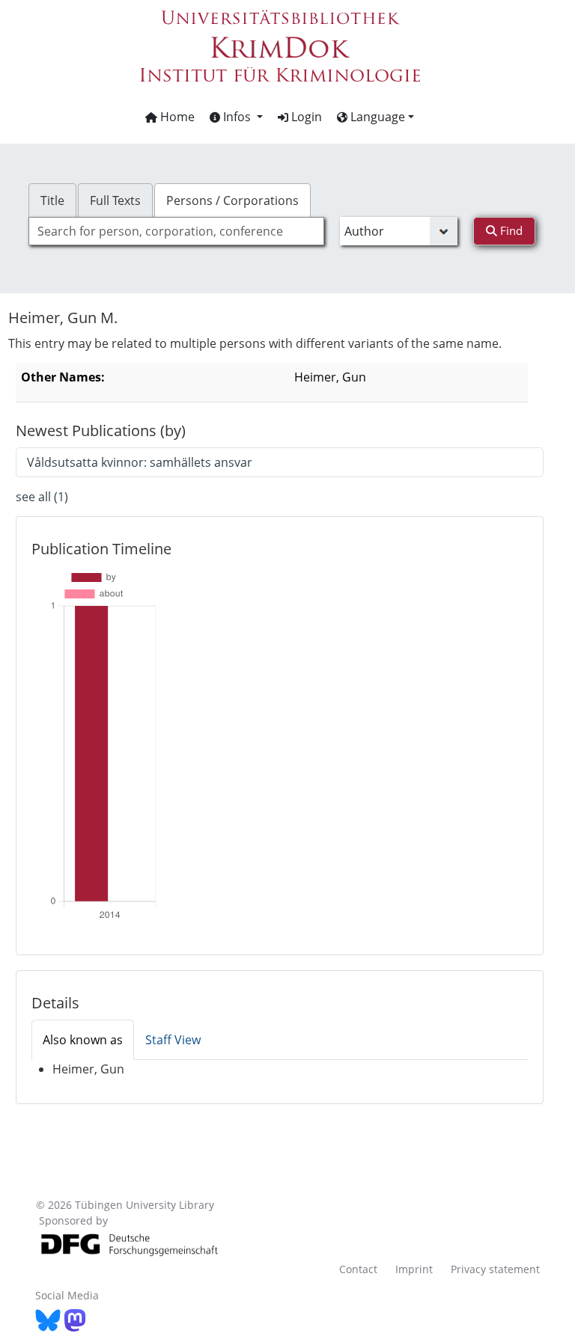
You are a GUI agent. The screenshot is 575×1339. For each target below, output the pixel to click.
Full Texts (115, 200)
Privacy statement (495, 1269)
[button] (236, 116)
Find (510, 230)
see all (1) (42, 496)
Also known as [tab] (83, 1040)
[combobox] (175, 231)
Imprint (414, 1269)
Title (52, 200)
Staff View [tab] (173, 1040)
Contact (358, 1269)
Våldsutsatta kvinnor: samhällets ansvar (139, 462)
